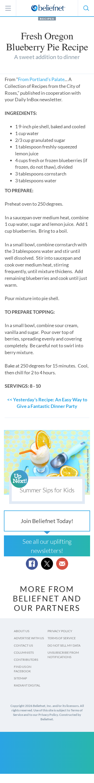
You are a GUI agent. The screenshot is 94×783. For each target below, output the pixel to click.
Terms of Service (62, 638)
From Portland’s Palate (41, 79)
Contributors (26, 660)
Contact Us (23, 645)
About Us (21, 631)
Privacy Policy (60, 631)
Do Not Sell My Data (64, 645)
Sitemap (20, 678)
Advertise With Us (29, 638)
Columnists (24, 652)
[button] (86, 8)
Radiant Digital (27, 685)
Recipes (47, 18)
